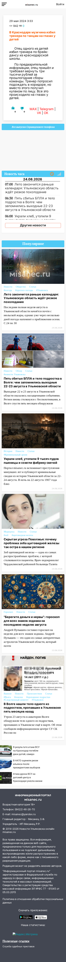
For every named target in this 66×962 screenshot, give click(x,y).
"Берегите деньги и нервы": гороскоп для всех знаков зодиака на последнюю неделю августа (32, 620)
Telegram (46, 109)
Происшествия (34, 693)
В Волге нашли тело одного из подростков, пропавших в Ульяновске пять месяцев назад (32, 707)
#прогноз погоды (24, 290)
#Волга (7, 697)
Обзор (19, 371)
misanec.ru (9, 832)
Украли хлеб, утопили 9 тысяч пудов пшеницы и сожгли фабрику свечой (31, 460)
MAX (33, 109)
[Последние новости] (52, 174)
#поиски (18, 697)
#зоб (6, 535)
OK (46, 113)
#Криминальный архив (15, 455)
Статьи (32, 287)
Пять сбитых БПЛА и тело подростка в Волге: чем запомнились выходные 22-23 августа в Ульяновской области (33, 382)
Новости (8, 287)
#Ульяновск (42, 290)
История (8, 451)
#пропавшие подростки (38, 697)
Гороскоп (8, 612)
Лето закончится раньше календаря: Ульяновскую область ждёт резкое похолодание (31, 298)
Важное (8, 693)
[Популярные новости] (59, 174)
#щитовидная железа (22, 535)
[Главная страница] (31, 4)
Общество (21, 287)
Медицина (9, 531)
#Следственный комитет (16, 700)
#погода (8, 290)
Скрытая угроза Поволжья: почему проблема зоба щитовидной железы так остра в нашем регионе (31, 543)
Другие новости (33, 225)
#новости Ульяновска (14, 374)
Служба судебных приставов (18, 946)
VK (39, 113)
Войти (60, 4)
